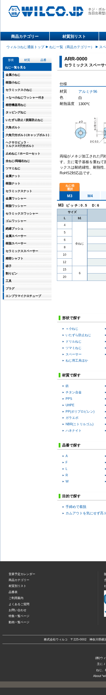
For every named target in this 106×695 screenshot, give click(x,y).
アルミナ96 (87, 91)
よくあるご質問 (19, 604)
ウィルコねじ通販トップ (25, 47)
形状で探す (71, 318)
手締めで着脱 (76, 507)
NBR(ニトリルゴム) (79, 424)
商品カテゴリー (25, 36)
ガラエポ (72, 418)
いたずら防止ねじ (78, 335)
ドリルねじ (74, 341)
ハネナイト (74, 430)
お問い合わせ (17, 610)
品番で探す (71, 445)
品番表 (13, 592)
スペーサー (74, 354)
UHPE (70, 405)
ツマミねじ (74, 348)
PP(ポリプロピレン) (80, 411)
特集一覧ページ (19, 616)
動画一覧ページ (19, 622)
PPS (69, 399)
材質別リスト (74, 36)
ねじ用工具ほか (77, 360)
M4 (90, 196)
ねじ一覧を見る (15, 67)
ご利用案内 (16, 598)
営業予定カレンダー (22, 574)
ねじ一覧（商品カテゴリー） (71, 47)
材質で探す (71, 375)
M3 (69, 196)
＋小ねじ (72, 328)
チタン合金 (74, 392)
